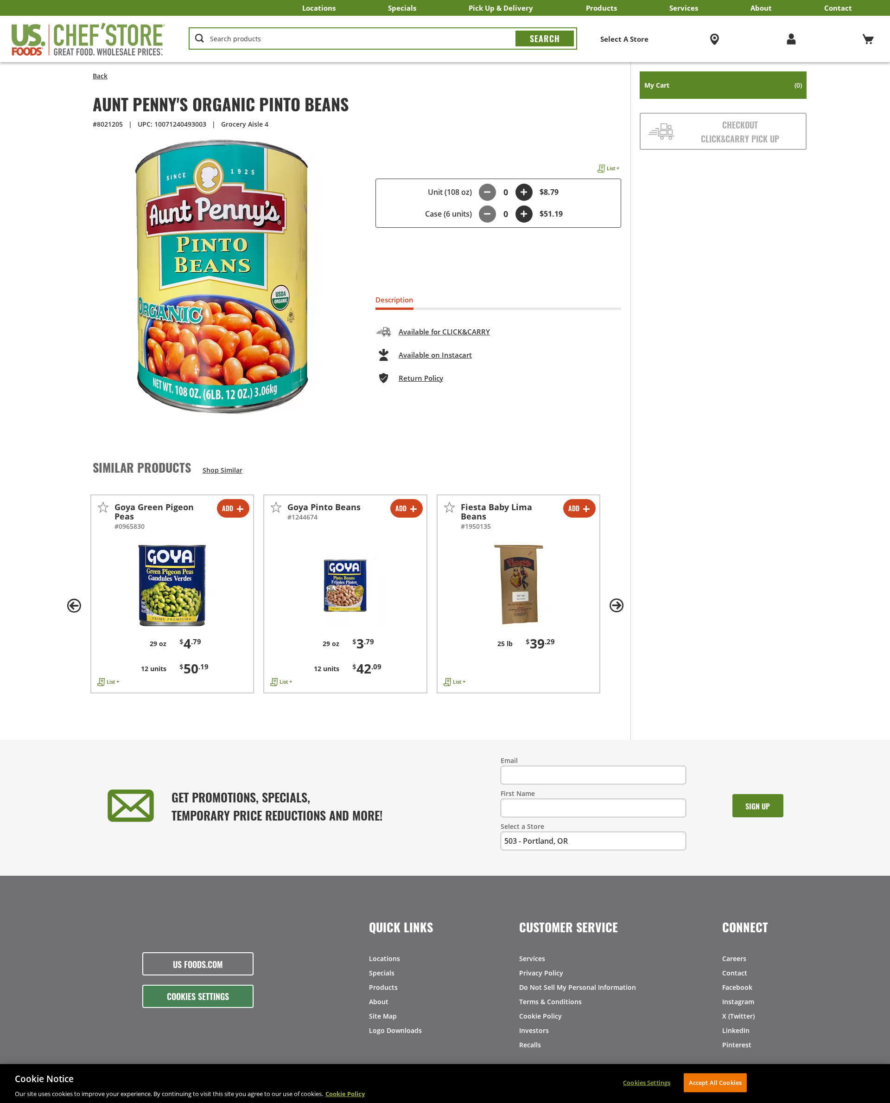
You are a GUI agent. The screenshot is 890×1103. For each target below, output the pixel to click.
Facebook (737, 987)
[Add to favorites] (103, 507)
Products (601, 8)
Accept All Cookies (715, 1082)
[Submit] (544, 38)
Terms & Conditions (550, 1001)
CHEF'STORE (88, 39)
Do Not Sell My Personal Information (577, 987)
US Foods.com (198, 964)
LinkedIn (736, 1030)
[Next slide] (616, 605)
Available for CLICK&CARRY (444, 331)
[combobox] (383, 39)
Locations (319, 8)
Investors (534, 1030)
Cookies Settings (198, 996)
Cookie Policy (540, 1016)
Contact (838, 8)
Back (100, 75)
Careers (734, 958)
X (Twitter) (738, 1016)
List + (613, 168)
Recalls (530, 1044)
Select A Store (624, 39)
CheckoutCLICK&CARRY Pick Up (740, 131)
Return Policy (421, 378)
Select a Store (522, 826)
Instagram (738, 1001)
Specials (402, 8)
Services (683, 8)
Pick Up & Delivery (501, 8)
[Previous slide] (74, 605)
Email (509, 760)
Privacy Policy (541, 972)
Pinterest (736, 1044)
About (761, 8)
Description (394, 299)
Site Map (383, 1016)
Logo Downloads (395, 1030)
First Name (518, 793)
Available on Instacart (435, 354)
